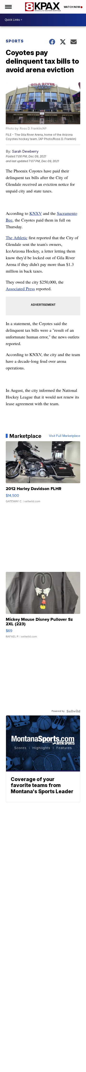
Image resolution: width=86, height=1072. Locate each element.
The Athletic (16, 237)
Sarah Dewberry (25, 151)
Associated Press (20, 288)
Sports (15, 41)
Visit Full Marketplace (64, 436)
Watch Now (72, 6)
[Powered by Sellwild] (73, 711)
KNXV (35, 213)
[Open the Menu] (8, 6)
